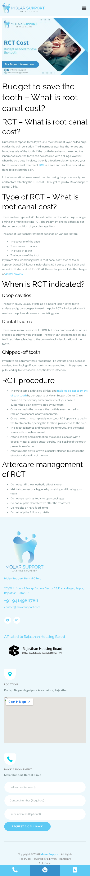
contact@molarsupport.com (22, 607)
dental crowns (14, 274)
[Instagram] (17, 620)
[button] (84, 8)
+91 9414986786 (21, 600)
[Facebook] (7, 620)
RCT (41, 165)
